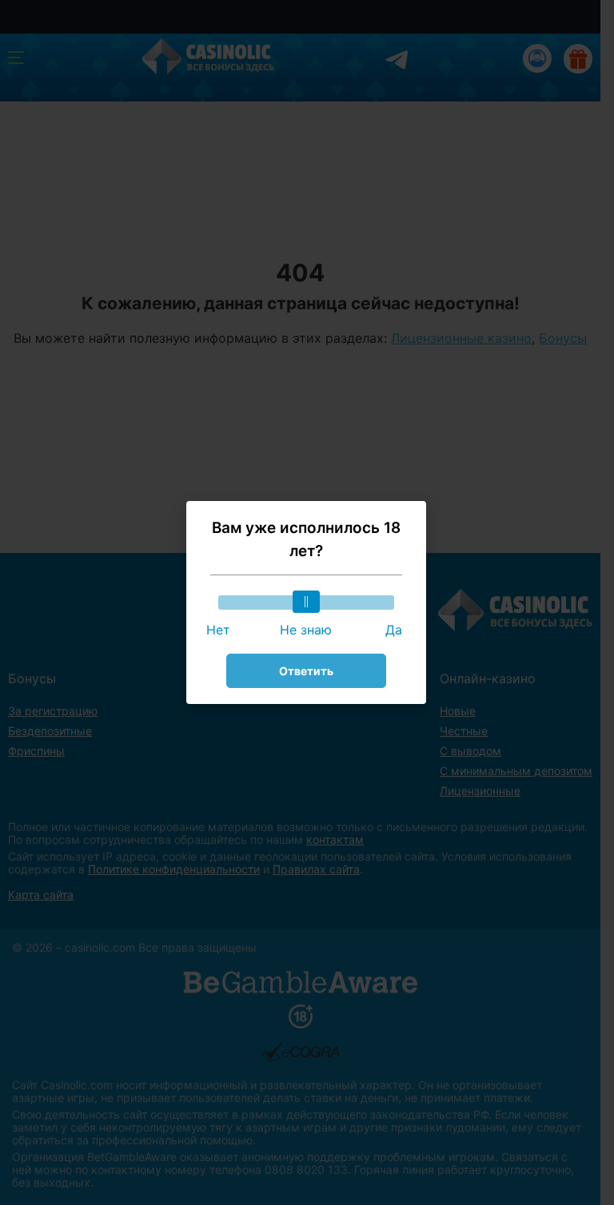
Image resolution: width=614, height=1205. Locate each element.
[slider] (306, 602)
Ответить (306, 671)
